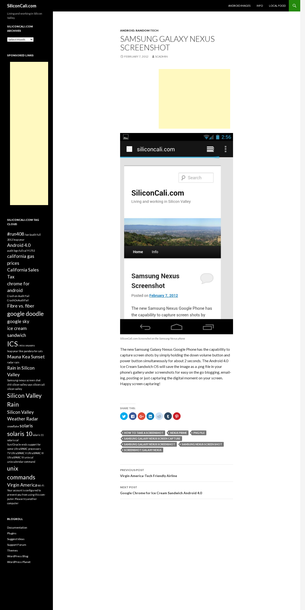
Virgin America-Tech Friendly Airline (148, 473)
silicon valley (14, 388)
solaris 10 (19, 433)
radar (10, 362)
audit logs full (15, 250)
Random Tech (147, 30)
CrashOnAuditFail (18, 300)
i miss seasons (26, 345)
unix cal (28, 457)
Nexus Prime (178, 432)
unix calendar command (21, 461)
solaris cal (13, 440)
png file (199, 432)
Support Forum (16, 544)
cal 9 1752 (29, 250)
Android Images (239, 5)
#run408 (15, 234)
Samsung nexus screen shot (202, 444)
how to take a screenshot (143, 432)
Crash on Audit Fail (18, 295)
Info (260, 5)
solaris (26, 425)
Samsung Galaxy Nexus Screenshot (149, 444)
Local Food (277, 5)
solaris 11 (38, 434)
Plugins (11, 533)
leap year (12, 351)
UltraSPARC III (35, 453)
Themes (12, 550)
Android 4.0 (18, 245)
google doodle (25, 313)
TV (8, 453)
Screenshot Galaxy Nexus (143, 449)
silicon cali (39, 384)
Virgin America (22, 485)
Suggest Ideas (16, 539)
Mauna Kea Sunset (26, 356)
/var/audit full (33, 234)
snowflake (13, 426)
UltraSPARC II (19, 453)
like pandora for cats (31, 351)
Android (127, 30)
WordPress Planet (18, 562)
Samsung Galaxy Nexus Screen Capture (152, 438)
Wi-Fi (41, 485)
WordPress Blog (17, 556)
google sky (18, 321)
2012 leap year (16, 239)
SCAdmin (161, 56)
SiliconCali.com (21, 5)
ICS (12, 343)
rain (16, 362)
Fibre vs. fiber (20, 305)
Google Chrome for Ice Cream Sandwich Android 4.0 (161, 490)
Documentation (17, 527)
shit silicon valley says (19, 384)
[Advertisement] (194, 99)
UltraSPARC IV (15, 457)
